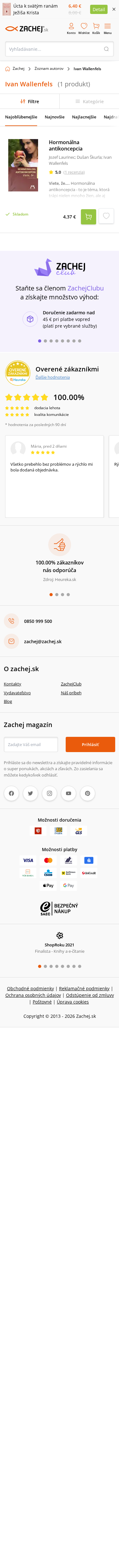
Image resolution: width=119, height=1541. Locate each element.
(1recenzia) (74, 172)
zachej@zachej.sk (43, 641)
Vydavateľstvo (17, 693)
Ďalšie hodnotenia (53, 377)
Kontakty (12, 684)
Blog (8, 701)
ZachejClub (71, 684)
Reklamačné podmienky (84, 988)
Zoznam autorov (49, 68)
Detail (99, 9)
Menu (108, 33)
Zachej (18, 68)
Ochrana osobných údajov (33, 995)
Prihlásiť (90, 744)
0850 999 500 (38, 621)
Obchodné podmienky (30, 988)
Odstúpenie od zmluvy (90, 995)
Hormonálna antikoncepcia (66, 145)
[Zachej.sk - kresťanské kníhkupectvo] (26, 29)
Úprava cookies (73, 1002)
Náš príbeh (71, 693)
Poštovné (42, 1002)
